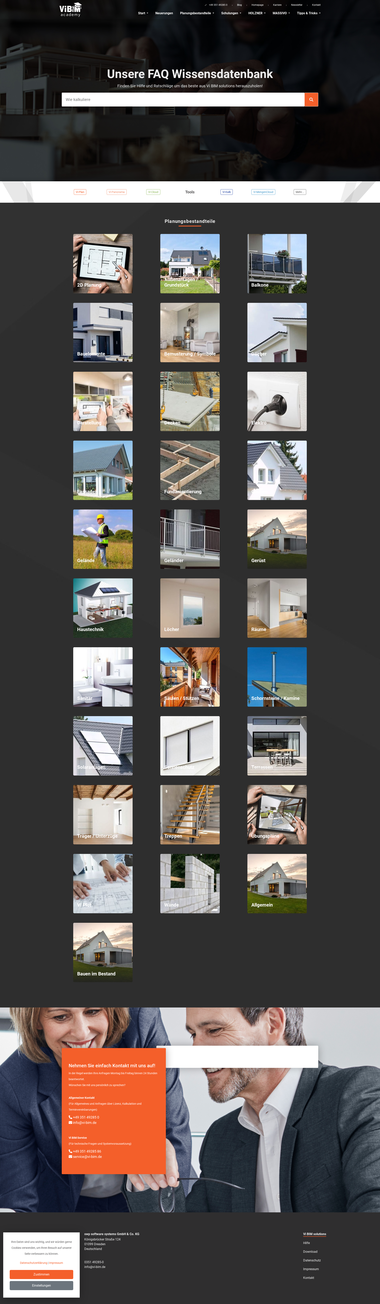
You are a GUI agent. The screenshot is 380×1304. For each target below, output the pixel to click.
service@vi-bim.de (87, 1157)
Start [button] (142, 13)
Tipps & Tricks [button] (307, 13)
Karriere (277, 5)
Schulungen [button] (230, 13)
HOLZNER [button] (255, 13)
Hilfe (306, 1243)
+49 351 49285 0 (85, 1117)
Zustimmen (41, 1274)
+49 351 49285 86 (86, 1151)
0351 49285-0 (94, 1262)
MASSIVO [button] (280, 13)
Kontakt (316, 5)
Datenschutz (312, 1260)
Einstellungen (41, 1285)
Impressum (311, 1269)
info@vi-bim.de (84, 1123)
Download (310, 1252)
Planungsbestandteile (196, 13)
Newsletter (296, 5)
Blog (239, 5)
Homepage (257, 5)
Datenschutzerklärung (33, 1262)
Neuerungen (164, 13)
